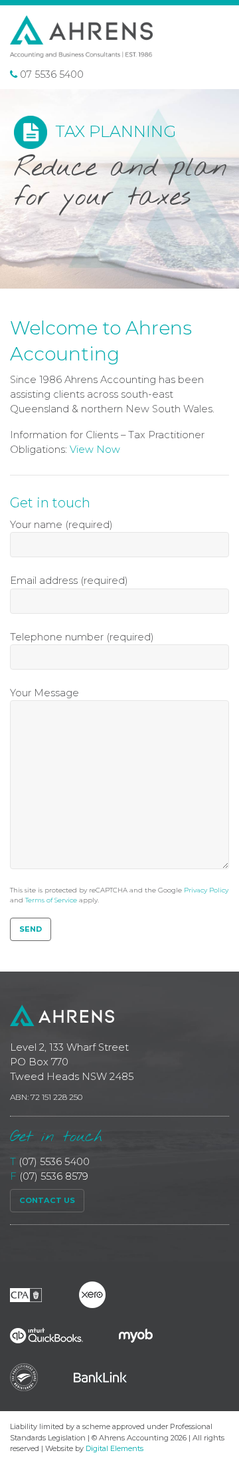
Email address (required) (69, 581)
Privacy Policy (206, 890)
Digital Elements (114, 1448)
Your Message (44, 693)
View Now (95, 450)
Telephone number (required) (82, 637)
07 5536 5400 (50, 74)
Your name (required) (61, 525)
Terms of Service (51, 900)
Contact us (47, 1200)
